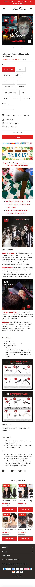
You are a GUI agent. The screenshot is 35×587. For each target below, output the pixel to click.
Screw (6, 98)
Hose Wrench (8, 87)
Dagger (21, 69)
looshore (19, 576)
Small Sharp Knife (10, 93)
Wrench (21, 87)
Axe (17, 81)
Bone (15, 98)
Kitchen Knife (8, 69)
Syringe (17, 75)
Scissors (7, 75)
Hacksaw (7, 81)
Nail (22, 93)
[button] (4, 8)
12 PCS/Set (26, 98)
